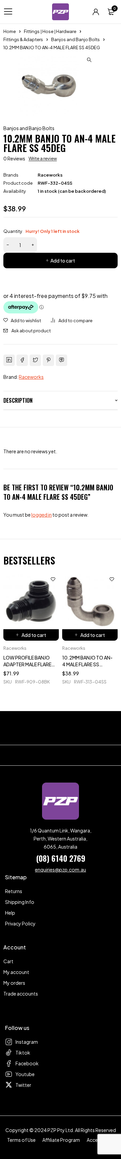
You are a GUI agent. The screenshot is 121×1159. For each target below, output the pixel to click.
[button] (89, 60)
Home (9, 31)
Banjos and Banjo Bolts (75, 39)
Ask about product (31, 330)
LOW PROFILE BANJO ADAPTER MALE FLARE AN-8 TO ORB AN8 (27, 664)
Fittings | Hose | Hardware (50, 31)
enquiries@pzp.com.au (60, 869)
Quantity (41, 231)
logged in (41, 515)
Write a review (43, 158)
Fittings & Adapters (23, 39)
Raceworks (50, 175)
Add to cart (62, 260)
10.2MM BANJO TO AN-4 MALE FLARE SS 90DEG (87, 664)
